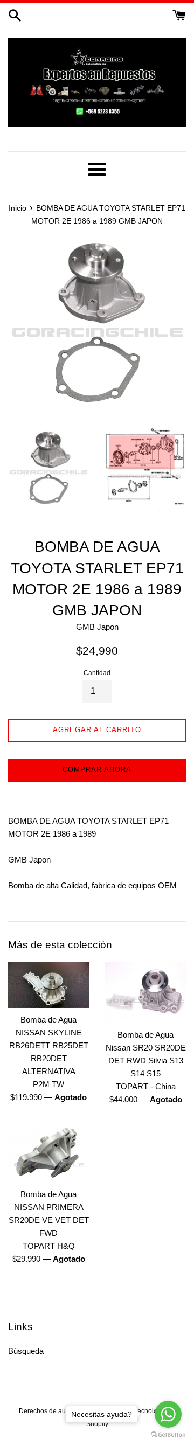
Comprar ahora (97, 770)
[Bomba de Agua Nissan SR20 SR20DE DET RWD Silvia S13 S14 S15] (145, 992)
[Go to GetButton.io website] (168, 1434)
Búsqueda (26, 1350)
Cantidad (97, 673)
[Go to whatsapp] (168, 1414)
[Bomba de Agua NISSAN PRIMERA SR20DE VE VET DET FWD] (48, 1152)
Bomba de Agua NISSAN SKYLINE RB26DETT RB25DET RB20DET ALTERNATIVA (48, 1045)
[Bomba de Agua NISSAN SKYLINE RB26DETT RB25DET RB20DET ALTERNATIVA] (48, 984)
